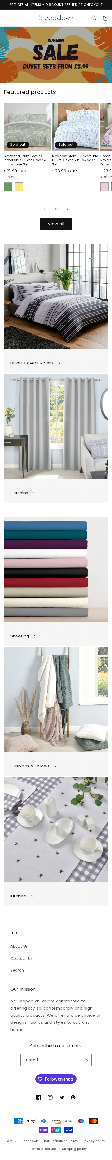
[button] (6, 18)
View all (56, 223)
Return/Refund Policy (61, 1141)
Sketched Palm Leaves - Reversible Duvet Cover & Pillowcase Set (25, 160)
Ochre (19, 186)
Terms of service (43, 1149)
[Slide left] (44, 209)
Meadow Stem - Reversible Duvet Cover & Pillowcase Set (75, 160)
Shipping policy (74, 1149)
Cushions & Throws (29, 766)
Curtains (19, 493)
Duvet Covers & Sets (31, 363)
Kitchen (18, 896)
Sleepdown (29, 1141)
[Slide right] (67, 209)
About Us (19, 946)
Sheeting (19, 636)
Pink (104, 186)
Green (8, 186)
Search (17, 970)
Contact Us (21, 958)
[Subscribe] (85, 1060)
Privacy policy (94, 1141)
